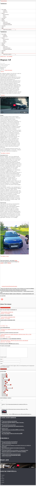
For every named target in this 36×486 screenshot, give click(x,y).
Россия (4, 15)
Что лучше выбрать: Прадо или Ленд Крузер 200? (12, 433)
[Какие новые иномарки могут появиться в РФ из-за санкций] (4, 403)
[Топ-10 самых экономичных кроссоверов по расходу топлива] (9, 424)
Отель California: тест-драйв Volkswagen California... (10, 338)
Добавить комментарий (5, 64)
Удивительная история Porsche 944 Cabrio (11, 455)
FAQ (2, 28)
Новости (3, 13)
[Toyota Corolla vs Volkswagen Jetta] (7, 317)
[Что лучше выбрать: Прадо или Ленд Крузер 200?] (6, 432)
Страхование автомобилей (7, 24)
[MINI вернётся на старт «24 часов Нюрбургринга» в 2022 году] (4, 413)
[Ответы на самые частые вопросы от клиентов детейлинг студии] (15, 450)
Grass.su (9, 263)
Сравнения (5, 10)
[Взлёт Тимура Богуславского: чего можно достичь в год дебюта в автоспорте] (19, 446)
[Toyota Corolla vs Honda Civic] (6, 312)
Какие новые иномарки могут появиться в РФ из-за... (18, 404)
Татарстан (4, 17)
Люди (3, 27)
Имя (1, 359)
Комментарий (3, 357)
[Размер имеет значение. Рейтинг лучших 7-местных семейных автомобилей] (9, 421)
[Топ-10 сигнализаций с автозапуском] (9, 441)
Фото (7, 325)
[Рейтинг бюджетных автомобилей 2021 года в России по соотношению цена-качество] (5, 428)
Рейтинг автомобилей (6, 23)
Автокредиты (5, 22)
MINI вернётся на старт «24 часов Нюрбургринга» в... (21, 414)
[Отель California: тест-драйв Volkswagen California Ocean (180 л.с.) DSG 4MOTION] (18, 335)
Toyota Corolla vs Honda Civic (6, 315)
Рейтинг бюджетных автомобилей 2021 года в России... (13, 429)
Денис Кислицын (4, 65)
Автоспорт (3, 18)
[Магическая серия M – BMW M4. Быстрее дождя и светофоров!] (14, 340)
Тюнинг (3, 19)
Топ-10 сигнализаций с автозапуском (9, 443)
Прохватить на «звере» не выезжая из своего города (9, 332)
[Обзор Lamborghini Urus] (2, 324)
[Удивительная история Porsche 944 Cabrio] (11, 454)
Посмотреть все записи (5, 307)
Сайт (1, 363)
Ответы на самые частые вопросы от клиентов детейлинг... (14, 451)
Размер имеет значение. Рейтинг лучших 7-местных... (13, 422)
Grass (15, 260)
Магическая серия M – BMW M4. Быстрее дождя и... (9, 343)
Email (1, 361)
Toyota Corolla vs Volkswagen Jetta (7, 320)
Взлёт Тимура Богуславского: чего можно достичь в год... (13, 447)
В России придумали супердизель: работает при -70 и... (18, 409)
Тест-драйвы (4, 9)
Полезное (3, 20)
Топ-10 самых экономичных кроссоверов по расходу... (13, 426)
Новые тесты (5, 11)
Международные (6, 14)
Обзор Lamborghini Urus (5, 327)
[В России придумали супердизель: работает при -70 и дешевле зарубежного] (4, 408)
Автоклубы (3, 25)
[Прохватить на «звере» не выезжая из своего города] (12, 329)
